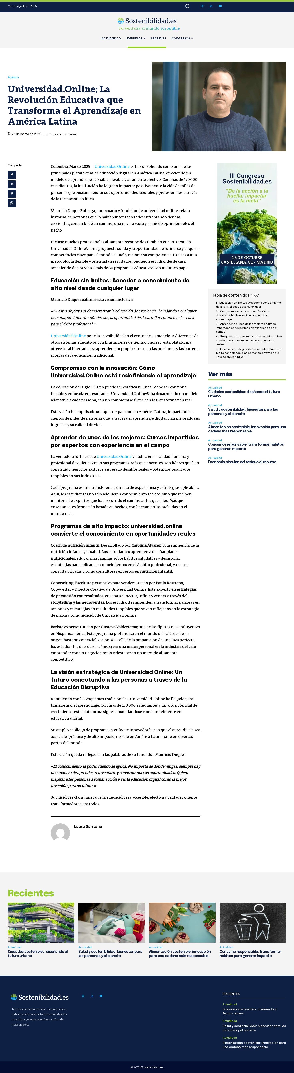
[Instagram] (202, 6)
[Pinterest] (12, 194)
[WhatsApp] (12, 203)
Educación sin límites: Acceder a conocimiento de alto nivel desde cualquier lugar (248, 304)
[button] (187, 6)
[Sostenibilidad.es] (147, 20)
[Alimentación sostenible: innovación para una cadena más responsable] (182, 923)
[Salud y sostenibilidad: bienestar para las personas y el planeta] (111, 923)
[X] (12, 184)
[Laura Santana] (60, 833)
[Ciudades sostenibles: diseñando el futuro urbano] (41, 923)
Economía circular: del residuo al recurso (242, 462)
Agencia (13, 77)
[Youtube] (220, 6)
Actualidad (215, 387)
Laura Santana (64, 134)
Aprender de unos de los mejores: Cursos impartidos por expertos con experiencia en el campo (246, 327)
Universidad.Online (112, 166)
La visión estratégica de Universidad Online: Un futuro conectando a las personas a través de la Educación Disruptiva (249, 353)
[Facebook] (12, 175)
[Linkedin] (211, 6)
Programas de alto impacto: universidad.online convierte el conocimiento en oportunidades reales (249, 340)
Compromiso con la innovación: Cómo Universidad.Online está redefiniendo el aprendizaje (243, 315)
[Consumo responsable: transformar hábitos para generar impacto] (253, 923)
